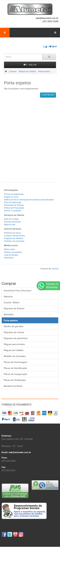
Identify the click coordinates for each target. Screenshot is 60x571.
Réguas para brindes (14, 344)
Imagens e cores (11, 197)
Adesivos (8, 296)
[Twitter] (9, 534)
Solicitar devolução (12, 222)
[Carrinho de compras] (53, 47)
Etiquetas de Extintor (14, 308)
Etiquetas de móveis (14, 332)
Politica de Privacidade (14, 208)
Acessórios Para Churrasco (17, 290)
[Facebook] (4, 534)
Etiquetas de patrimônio (16, 338)
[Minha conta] (47, 47)
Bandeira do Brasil (13, 386)
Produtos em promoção (14, 241)
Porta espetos (44, 71)
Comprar (13, 71)
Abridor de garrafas (13, 326)
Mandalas (9, 314)
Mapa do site (9, 224)
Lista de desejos (11, 255)
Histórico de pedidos (13, 252)
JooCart (55, 269)
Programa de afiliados (13, 238)
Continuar (48, 95)
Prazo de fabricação (12, 202)
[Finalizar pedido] (56, 47)
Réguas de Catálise (27, 71)
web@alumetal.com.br (47, 18)
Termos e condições (12, 211)
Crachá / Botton (12, 302)
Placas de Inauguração (15, 374)
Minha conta (9, 249)
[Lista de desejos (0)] (50, 47)
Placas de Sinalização (15, 380)
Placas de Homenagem (15, 362)
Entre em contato (11, 219)
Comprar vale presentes (14, 236)
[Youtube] (15, 534)
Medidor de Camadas (15, 356)
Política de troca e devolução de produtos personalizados (29, 200)
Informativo (9, 258)
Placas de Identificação (15, 368)
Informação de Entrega (14, 205)
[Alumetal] (30, 9)
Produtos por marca (12, 233)
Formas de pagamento (14, 194)
